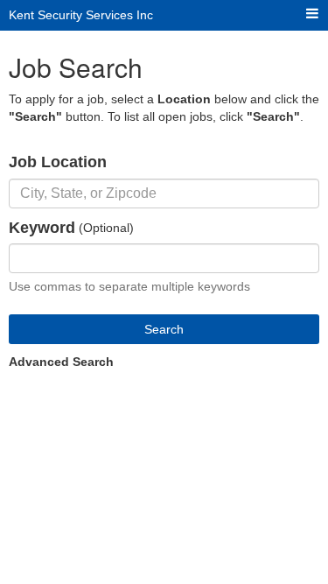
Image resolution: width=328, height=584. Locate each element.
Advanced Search (61, 362)
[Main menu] (312, 14)
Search (164, 329)
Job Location (58, 162)
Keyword (42, 227)
